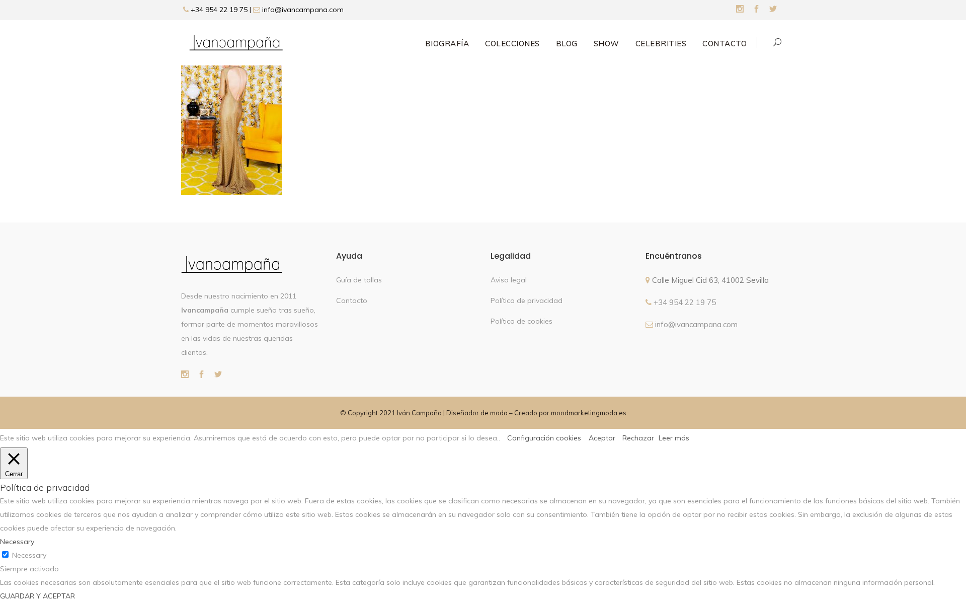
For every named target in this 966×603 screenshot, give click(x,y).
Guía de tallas (359, 279)
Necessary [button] (17, 541)
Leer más (674, 437)
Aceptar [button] (602, 437)
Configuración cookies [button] (544, 437)
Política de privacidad (526, 300)
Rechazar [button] (638, 437)
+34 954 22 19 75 (218, 9)
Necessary (29, 555)
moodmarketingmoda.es (588, 413)
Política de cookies (521, 321)
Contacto (351, 300)
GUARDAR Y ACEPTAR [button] (37, 595)
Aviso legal (509, 279)
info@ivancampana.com (303, 9)
